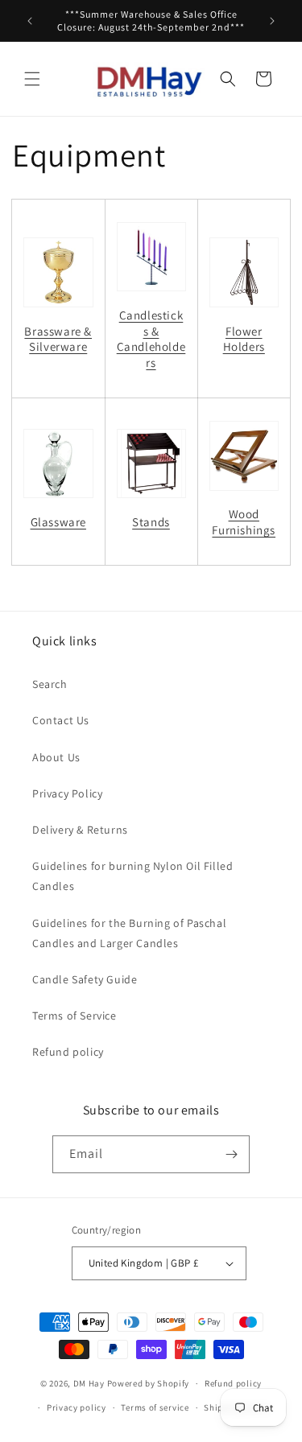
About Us (56, 757)
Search (50, 684)
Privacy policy (76, 1407)
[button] (32, 79)
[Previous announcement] (30, 21)
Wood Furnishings (243, 522)
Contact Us (60, 720)
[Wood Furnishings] (244, 456)
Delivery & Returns (80, 829)
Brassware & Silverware (58, 339)
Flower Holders (244, 339)
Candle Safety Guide (84, 979)
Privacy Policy (67, 793)
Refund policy (68, 1051)
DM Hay (89, 1383)
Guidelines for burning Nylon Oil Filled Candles (132, 876)
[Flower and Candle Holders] (244, 272)
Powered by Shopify (148, 1383)
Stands (151, 521)
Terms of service (154, 1407)
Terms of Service (74, 1015)
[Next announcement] (272, 21)
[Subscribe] (231, 1154)
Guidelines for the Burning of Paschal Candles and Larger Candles (129, 933)
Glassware (58, 521)
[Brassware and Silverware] (58, 272)
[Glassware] (58, 464)
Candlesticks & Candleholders (151, 338)
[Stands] (151, 463)
